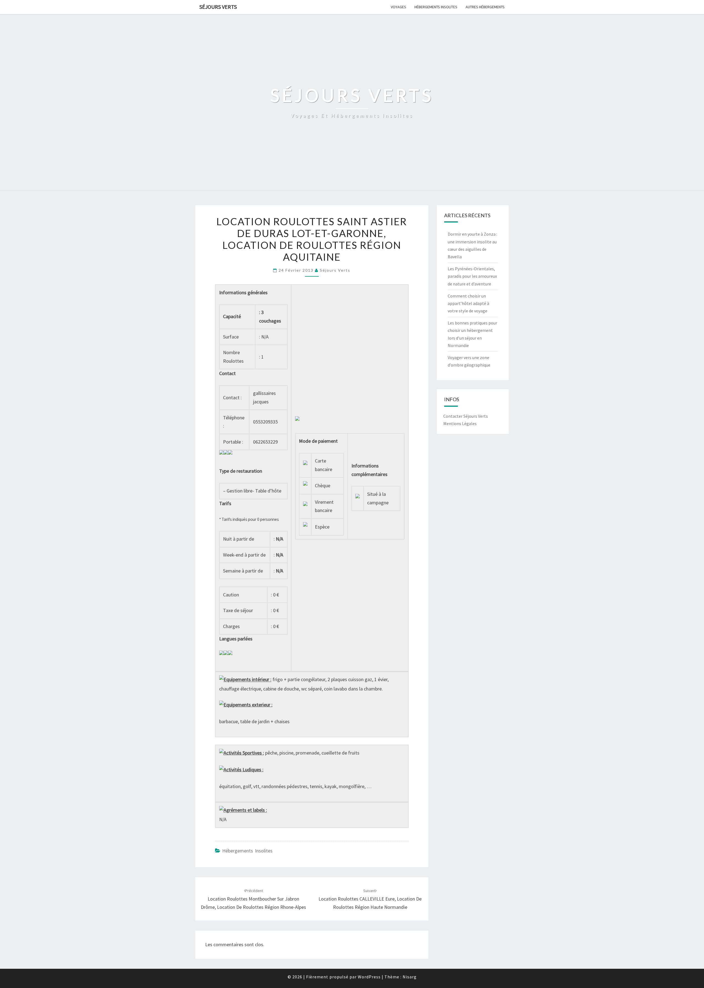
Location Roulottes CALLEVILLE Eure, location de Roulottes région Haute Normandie (370, 899)
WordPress (369, 976)
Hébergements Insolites (435, 6)
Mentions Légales (460, 423)
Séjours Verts (218, 6)
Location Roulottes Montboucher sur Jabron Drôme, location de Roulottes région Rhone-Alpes (253, 899)
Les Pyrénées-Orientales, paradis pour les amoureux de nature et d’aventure (472, 276)
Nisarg (410, 976)
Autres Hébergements (485, 6)
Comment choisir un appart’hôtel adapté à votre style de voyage (468, 303)
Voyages (398, 6)
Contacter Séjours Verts (465, 416)
